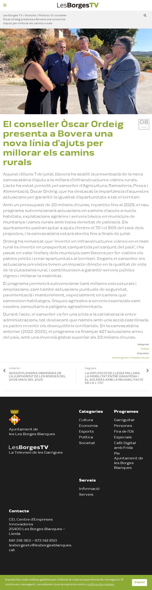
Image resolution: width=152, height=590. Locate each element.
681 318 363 (20, 541)
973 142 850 (46, 541)
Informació (89, 489)
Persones (123, 426)
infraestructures (139, 358)
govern (125, 358)
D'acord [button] (139, 582)
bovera (116, 358)
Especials (123, 437)
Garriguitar (124, 420)
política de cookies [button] (100, 584)
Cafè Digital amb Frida (125, 446)
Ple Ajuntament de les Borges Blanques (128, 461)
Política (145, 349)
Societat (87, 443)
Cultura (86, 420)
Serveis (86, 495)
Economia (88, 426)
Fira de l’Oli (124, 432)
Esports (86, 432)
